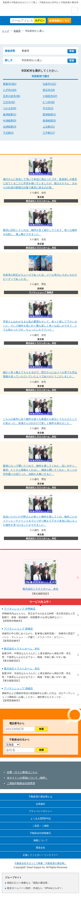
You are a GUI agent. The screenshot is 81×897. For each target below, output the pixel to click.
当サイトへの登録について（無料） (27, 777)
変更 (71, 51)
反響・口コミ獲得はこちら (22, 772)
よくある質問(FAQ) (40, 818)
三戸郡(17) (49, 132)
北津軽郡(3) (9, 126)
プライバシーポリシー (40, 811)
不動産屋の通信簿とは (40, 796)
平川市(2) (48, 108)
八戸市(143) (9, 90)
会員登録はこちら (59, 20)
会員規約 (40, 804)
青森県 (17, 31)
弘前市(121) (49, 83)
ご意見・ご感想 (40, 825)
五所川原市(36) (11, 96)
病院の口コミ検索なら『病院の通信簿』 (28, 882)
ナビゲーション (74, 10)
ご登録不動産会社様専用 (21, 783)
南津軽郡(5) (49, 120)
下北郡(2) (8, 132)
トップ (5, 31)
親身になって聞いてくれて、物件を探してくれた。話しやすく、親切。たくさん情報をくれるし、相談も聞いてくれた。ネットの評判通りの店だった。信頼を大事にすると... (40, 470)
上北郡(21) (49, 126)
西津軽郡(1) (49, 114)
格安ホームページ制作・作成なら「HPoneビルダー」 (35, 888)
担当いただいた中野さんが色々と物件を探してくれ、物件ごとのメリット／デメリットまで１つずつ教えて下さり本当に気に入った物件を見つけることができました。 (40, 520)
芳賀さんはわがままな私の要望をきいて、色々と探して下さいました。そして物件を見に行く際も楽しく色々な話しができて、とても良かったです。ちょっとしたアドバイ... (40, 325)
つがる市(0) (9, 108)
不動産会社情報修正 (40, 833)
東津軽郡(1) (9, 114)
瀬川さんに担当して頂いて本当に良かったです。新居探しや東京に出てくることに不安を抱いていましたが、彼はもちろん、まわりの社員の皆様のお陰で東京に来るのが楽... (40, 183)
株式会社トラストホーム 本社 (41, 201)
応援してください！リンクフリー (40, 855)
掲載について (40, 840)
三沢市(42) (9, 102)
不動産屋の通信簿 (24, 10)
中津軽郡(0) (9, 120)
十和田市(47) (50, 96)
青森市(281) (9, 83)
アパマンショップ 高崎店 (41, 292)
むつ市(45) (49, 102)
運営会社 (40, 847)
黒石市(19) (49, 90)
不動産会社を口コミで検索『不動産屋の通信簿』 (40, 863)
